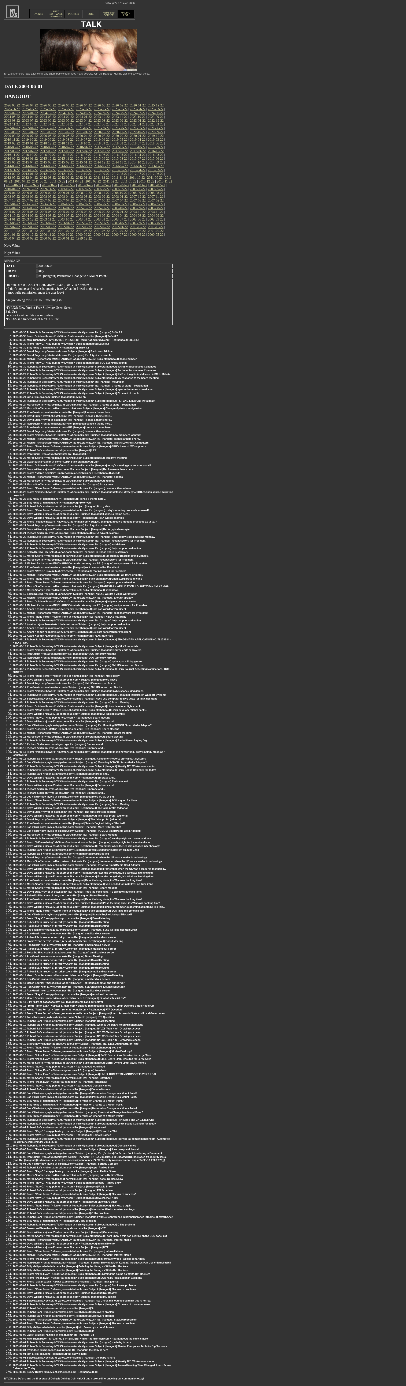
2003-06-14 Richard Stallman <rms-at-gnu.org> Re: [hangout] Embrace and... (59, 789)
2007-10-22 (12, 200)
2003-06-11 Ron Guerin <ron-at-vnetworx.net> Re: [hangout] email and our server (61, 933)
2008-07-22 (12, 196)
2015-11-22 (66, 158)
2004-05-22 (102, 215)
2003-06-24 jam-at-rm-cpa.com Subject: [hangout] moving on (49, 397)
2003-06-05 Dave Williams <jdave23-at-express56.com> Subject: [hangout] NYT (60, 1247)
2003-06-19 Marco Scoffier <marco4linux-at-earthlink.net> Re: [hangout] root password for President (73, 559)
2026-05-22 (66, 105)
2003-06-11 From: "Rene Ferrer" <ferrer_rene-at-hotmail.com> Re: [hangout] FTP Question (67, 1009)
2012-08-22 (120, 174)
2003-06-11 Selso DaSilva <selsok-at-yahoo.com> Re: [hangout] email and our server (64, 952)
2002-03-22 (84, 227)
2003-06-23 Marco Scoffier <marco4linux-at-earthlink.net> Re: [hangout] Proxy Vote (63, 484)
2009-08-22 (102, 189)
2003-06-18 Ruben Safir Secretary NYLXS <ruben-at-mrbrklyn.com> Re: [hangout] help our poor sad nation (77, 620)
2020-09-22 (155, 132)
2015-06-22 (155, 158)
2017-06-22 (48, 151)
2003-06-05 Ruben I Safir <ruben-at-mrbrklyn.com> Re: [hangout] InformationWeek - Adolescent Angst (74, 1209)
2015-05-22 (12, 162)
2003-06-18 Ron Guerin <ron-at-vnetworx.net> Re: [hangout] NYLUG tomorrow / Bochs (64, 653)
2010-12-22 (146, 181)
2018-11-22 (66, 143)
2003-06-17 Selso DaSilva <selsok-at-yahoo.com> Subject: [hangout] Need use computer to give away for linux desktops (85, 698)
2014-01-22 (138, 166)
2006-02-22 (48, 208)
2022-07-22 (84, 124)
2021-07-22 (137, 128)
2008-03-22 (84, 196)
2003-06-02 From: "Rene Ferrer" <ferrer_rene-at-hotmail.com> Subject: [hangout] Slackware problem (74, 1323)
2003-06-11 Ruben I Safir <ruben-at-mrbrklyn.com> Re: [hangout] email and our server (64, 937)
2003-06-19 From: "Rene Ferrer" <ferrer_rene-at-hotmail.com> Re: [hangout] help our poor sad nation (74, 582)
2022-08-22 (66, 124)
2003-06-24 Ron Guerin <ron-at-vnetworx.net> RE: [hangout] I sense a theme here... (62, 427)
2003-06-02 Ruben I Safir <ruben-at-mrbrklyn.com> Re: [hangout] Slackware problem (64, 1312)
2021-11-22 (66, 128)
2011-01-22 (128, 181)
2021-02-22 (66, 132)
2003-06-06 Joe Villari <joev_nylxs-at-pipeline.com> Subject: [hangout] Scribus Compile (65, 1163)
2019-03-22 (155, 139)
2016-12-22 (156, 151)
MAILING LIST (125, 13)
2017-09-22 (155, 147)
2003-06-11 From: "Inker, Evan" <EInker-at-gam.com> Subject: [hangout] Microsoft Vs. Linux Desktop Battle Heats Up (83, 1005)
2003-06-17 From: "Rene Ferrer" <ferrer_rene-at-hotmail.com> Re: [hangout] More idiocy (66, 675)
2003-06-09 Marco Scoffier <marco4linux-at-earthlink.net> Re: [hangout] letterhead (62, 1078)
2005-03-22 (84, 212)
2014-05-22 (66, 166)
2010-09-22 (31, 185)
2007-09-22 (30, 200)
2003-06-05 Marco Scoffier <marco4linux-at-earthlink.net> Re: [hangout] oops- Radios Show (68, 1175)
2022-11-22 (12, 124)
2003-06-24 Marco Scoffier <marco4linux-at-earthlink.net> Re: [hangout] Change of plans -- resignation (74, 404)
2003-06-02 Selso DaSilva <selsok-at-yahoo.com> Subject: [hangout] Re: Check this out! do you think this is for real (82, 1300)
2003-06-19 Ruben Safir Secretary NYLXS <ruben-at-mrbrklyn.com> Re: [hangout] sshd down (69, 544)
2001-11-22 (155, 227)
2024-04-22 (30, 116)
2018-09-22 (102, 143)
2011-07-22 (22, 181)
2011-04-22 (75, 181)
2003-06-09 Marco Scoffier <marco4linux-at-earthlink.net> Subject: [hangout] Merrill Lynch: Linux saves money (79, 1062)
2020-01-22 (138, 136)
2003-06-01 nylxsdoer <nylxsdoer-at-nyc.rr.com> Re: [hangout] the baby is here (60, 1350)
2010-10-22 (13, 185)
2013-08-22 (66, 170)
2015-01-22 (84, 162)
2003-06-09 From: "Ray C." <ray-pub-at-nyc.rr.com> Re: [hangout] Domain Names (62, 1085)
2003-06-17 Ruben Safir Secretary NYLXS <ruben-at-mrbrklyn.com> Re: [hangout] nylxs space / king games (77, 661)
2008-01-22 (120, 196)
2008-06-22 (30, 196)
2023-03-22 (102, 120)
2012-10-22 (84, 174)
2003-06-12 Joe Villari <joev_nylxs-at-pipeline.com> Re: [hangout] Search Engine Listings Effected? (72, 914)
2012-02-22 (66, 177)
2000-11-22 (48, 234)
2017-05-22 (66, 151)
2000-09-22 (84, 234)
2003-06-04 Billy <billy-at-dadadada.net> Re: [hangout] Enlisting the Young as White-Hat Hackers (70, 1266)
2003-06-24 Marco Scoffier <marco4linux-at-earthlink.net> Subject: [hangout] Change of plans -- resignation (77, 408)
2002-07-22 (12, 227)
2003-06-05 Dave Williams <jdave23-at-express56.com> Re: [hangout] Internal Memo (64, 1243)
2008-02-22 (102, 196)
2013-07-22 (84, 170)
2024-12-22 (48, 113)
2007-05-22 (102, 200)
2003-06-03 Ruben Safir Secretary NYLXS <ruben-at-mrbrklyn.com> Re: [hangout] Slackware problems (75, 1285)
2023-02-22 (120, 120)
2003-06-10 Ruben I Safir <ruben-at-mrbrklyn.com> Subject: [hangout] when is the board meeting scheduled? (78, 1024)
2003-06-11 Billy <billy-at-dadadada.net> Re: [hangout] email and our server (58, 1002)
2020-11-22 (120, 132)
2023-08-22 (12, 120)
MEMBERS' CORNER (109, 13)
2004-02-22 (156, 215)
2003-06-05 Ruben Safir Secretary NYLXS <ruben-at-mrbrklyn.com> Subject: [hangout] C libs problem (74, 1224)
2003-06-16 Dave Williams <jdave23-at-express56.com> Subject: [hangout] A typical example (69, 713)
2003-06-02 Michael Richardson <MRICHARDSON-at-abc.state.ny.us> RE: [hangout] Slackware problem (75, 1319)
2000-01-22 (66, 238)
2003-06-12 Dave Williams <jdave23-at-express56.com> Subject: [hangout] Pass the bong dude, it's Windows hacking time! (86, 903)
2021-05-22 (12, 132)
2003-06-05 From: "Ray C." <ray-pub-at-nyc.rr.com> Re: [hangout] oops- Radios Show (64, 1171)
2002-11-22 (102, 223)
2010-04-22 (121, 185)
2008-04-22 (66, 196)
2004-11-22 (155, 212)
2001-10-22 (12, 231)
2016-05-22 (120, 155)
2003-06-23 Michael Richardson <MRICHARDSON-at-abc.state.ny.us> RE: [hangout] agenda (68, 476)
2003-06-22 (137, 219)
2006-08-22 (102, 204)
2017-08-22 (12, 151)
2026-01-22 (138, 105)
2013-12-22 (156, 166)
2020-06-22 (48, 136)
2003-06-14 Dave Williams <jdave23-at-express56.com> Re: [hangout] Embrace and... (64, 777)
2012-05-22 (12, 177)
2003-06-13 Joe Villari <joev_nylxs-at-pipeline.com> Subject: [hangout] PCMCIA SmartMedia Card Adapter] (77, 830)
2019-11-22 (12, 139)
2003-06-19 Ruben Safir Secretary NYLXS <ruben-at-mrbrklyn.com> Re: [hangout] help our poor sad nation (77, 548)
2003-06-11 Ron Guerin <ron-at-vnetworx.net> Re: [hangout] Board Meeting (58, 956)
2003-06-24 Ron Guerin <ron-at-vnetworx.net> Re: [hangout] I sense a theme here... (62, 412)
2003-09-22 (84, 219)
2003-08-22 (102, 219)
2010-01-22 (12, 189)
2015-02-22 (66, 162)
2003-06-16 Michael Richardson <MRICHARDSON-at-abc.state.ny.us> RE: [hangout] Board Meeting (72, 732)
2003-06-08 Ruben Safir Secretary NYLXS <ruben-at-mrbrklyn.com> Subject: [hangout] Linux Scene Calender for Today (84, 1123)
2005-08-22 (155, 208)
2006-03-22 (30, 208)
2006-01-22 (66, 208)
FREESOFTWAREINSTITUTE (56, 14)
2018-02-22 (66, 147)
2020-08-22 (12, 136)
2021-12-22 (48, 128)
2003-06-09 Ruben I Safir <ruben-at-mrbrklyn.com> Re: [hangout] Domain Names (61, 1089)
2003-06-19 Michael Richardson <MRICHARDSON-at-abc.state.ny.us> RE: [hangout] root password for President (80, 563)
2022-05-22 (120, 124)
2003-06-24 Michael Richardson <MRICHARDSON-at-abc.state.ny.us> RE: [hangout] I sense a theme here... (77, 438)
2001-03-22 (138, 231)
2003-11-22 (48, 219)
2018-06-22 (155, 143)
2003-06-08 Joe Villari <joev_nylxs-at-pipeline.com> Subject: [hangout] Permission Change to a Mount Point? (78, 1112)
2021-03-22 (48, 132)
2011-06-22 (40, 181)
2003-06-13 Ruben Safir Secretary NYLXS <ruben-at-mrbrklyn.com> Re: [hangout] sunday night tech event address (82, 838)
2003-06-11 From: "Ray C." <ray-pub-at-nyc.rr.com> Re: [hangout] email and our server (65, 994)
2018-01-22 (84, 147)
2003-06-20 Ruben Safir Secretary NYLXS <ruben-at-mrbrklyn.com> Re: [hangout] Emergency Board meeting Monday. (84, 536)
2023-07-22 (30, 120)
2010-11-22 (164, 181)
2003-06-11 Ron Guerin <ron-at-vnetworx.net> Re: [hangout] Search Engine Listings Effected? (69, 986)
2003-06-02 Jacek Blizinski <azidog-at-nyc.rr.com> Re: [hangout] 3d (53, 1334)
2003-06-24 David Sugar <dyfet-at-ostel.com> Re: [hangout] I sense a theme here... (62, 416)
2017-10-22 (137, 147)
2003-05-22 (155, 219)
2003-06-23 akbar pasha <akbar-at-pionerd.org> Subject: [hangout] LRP (56, 461)
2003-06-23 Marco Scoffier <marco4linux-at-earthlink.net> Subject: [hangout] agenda (63, 480)
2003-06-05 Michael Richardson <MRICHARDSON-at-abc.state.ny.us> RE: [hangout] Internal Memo (72, 1239)
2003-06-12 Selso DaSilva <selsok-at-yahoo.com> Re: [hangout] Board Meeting (60, 895)
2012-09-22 (102, 174)
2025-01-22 (30, 113)
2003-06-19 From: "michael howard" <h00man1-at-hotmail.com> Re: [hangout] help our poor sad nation (74, 601)
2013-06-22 (102, 170)
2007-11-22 (155, 196)
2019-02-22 (12, 143)
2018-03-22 (48, 147)
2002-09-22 (137, 223)
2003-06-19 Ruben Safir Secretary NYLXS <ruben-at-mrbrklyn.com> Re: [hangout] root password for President (79, 540)
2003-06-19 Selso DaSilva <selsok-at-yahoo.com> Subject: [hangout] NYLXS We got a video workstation (75, 593)
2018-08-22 (120, 143)
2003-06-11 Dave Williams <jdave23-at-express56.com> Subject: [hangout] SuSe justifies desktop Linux (75, 929)
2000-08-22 (102, 234)
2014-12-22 (102, 162)
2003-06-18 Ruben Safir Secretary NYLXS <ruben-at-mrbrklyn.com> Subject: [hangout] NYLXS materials (75, 646)
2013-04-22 (137, 170)
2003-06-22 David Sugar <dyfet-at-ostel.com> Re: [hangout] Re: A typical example (62, 525)
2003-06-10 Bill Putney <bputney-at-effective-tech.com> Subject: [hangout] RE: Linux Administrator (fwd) (76, 1043)
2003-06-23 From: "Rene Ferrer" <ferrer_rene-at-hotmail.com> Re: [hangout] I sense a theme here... (73, 488)
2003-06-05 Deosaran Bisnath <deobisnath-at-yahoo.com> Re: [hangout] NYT (59, 1228)
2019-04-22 (137, 139)
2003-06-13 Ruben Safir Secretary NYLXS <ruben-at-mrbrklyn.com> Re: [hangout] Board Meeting (71, 804)
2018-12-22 (48, 143)
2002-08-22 (155, 223)
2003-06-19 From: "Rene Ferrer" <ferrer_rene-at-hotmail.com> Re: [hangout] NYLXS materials (69, 616)
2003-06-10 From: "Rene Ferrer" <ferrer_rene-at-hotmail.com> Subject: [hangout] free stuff (67, 1047)
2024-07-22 (137, 113)
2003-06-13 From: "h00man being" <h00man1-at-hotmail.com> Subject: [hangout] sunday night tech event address (81, 842)
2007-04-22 (120, 200)
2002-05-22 (48, 227)
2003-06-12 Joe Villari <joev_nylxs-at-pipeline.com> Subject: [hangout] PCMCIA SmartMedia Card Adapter (76, 865)
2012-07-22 (137, 174)
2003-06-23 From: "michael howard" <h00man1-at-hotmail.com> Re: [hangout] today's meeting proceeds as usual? (82, 465)
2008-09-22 (137, 193)
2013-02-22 (12, 174)
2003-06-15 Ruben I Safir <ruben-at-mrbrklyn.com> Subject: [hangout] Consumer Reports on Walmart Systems (79, 758)
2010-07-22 (67, 185)
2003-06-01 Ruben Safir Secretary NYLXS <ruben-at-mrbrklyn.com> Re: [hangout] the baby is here (72, 1342)
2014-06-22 (48, 166)
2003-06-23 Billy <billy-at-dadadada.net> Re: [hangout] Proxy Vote (52, 502)
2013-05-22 (120, 170)
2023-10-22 (137, 116)
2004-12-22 (138, 212)
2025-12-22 (156, 105)
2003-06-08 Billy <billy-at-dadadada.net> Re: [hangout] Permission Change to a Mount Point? (68, 1100)
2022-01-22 (30, 128)
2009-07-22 (120, 189)
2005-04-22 (66, 212)
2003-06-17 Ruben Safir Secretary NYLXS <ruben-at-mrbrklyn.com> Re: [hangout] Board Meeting (71, 702)
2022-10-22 (30, 124)
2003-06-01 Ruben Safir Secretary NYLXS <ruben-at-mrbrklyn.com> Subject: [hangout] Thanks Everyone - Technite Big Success (90, 1346)
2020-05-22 (66, 136)
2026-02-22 (120, 105)
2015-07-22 (137, 158)
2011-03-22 (93, 181)
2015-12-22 (48, 158)
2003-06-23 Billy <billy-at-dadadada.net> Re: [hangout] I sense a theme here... (59, 498)
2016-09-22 (48, 155)
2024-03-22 (48, 116)
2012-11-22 (66, 174)
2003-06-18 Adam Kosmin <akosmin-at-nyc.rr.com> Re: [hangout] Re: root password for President (72, 631)
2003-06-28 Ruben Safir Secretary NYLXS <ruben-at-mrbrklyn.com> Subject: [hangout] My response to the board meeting (86, 378)
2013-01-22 (30, 174)
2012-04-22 (30, 177)
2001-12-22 (138, 227)
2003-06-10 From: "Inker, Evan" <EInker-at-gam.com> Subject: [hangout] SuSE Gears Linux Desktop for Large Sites (82, 1055)
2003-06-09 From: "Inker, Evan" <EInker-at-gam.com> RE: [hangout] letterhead (60, 1070)
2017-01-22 (138, 151)
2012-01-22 (84, 177)
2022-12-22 (156, 120)
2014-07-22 (30, 166)
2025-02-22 (12, 113)
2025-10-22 (30, 109)
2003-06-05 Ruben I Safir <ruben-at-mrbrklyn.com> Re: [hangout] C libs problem (61, 1213)
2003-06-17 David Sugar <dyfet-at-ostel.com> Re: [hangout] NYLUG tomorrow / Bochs (64, 683)
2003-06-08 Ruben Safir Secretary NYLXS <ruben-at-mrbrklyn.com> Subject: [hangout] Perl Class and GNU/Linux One (83, 1119)
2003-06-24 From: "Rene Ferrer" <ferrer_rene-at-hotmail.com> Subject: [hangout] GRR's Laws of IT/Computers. (80, 446)
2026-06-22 (48, 105)
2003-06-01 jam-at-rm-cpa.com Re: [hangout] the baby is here (50, 1353)
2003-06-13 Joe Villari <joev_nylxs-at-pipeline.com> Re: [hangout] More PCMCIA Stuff (64, 796)
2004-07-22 (66, 215)
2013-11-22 (12, 170)
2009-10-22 (66, 189)
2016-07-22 (84, 155)
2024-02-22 (66, 116)
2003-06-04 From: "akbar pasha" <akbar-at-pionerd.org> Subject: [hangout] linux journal (65, 1281)
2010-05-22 (103, 185)
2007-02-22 (156, 200)
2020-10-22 (137, 132)
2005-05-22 (48, 212)
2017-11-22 (120, 147)
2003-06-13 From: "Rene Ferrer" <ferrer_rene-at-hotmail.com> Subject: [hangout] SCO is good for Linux (75, 800)
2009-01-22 (66, 193)
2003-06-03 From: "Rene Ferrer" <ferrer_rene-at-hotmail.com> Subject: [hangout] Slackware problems (74, 1289)
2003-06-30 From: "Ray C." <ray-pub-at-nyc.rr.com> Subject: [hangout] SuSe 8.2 (61, 343)
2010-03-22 (139, 185)
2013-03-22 (155, 170)
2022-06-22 (102, 124)
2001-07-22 (66, 231)
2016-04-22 (137, 155)
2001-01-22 (12, 234)
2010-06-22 (85, 185)
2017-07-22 (30, 151)
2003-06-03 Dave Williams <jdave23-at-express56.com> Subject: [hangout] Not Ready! (65, 1293)
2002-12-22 (84, 223)
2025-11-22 (12, 109)
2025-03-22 (155, 109)
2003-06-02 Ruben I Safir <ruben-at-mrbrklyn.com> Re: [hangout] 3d (53, 1308)
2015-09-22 (102, 158)
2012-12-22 (48, 174)
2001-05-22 (102, 231)
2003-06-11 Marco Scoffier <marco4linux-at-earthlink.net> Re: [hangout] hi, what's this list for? (69, 998)
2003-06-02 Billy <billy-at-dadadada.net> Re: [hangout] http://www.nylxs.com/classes (63, 1327)
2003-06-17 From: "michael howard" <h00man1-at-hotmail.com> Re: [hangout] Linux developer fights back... (78, 706)
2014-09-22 (155, 162)
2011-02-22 (111, 181)
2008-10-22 (120, 193)
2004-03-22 (138, 215)
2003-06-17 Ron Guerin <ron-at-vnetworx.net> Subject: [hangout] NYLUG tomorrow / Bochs (67, 687)
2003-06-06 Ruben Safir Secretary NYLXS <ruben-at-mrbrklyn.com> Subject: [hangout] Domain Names (74, 1145)
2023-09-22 (155, 116)
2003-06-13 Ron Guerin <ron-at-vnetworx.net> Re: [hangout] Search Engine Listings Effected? (69, 823)
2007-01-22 (12, 204)
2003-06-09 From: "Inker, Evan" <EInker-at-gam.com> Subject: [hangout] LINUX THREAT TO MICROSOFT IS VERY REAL (85, 1074)
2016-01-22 (30, 158)
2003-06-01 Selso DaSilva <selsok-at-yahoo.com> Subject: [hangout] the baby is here (64, 1357)
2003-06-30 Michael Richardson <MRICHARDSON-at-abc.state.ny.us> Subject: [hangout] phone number (75, 359)
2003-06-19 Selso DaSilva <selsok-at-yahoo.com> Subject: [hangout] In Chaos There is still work (70, 552)
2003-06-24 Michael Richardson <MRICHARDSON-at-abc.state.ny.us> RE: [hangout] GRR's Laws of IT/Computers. (81, 442)
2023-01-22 (138, 120)
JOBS (91, 14)
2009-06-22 (137, 189)
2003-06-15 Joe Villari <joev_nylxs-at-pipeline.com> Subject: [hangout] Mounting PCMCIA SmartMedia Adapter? (80, 762)
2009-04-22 (12, 193)
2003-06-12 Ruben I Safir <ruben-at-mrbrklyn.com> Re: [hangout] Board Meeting (61, 853)
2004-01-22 (12, 219)
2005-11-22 (102, 208)
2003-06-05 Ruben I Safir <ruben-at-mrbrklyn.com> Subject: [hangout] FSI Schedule (63, 1190)
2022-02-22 (12, 128)
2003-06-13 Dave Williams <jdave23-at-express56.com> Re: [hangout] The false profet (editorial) (70, 808)
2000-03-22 (30, 238)
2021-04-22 (30, 132)
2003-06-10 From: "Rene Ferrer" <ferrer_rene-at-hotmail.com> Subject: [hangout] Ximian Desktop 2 (73, 1051)
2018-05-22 (12, 147)
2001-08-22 (48, 231)
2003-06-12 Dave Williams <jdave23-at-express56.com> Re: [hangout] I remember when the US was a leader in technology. (86, 846)
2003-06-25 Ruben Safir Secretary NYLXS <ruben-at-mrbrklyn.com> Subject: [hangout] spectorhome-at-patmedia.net (83, 389)
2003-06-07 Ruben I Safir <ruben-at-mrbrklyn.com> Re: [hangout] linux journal (59, 1127)
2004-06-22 (84, 215)
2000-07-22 (120, 234)
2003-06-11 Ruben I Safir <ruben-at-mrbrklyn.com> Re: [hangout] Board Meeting (61, 922)
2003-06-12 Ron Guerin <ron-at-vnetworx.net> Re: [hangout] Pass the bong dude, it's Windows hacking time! (77, 880)
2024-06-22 (155, 113)
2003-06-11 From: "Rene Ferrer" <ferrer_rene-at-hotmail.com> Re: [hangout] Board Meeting (68, 941)
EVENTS (38, 14)
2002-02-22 (102, 227)
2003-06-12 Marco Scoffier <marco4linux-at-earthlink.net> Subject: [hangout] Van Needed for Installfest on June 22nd (83, 884)
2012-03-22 (48, 177)
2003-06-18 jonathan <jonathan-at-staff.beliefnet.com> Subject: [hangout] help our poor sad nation (71, 624)
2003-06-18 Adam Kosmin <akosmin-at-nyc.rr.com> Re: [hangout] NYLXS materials (63, 635)
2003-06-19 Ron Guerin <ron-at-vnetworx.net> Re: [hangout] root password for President (66, 567)
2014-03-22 (102, 166)
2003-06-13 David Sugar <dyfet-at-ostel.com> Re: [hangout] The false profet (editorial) (64, 811)
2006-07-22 (120, 204)
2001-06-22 (84, 231)
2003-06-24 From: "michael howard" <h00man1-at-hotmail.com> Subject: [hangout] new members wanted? (77, 435)
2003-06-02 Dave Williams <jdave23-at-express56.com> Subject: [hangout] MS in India (64, 1296)
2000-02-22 (48, 238)
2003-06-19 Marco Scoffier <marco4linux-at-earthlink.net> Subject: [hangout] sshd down (65, 590)
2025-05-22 (120, 109)
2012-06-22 (155, 174)
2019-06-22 (102, 139)
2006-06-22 (137, 204)
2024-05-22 (12, 116)
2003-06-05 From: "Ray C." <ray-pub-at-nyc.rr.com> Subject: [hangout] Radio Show (62, 1186)
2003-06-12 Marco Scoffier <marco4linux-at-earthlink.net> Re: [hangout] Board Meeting (65, 887)
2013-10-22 (30, 170)
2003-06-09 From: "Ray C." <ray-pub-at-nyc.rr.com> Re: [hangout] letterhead (59, 1066)
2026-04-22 (84, 105)
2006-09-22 (84, 204)
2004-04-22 (120, 215)
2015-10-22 (84, 158)
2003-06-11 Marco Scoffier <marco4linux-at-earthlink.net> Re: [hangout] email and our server (69, 983)
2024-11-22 (66, 113)
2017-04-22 (84, 151)
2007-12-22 (138, 196)
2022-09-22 (48, 124)
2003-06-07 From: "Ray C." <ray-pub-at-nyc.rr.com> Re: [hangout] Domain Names (62, 1135)
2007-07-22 (66, 200)
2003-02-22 (48, 223)
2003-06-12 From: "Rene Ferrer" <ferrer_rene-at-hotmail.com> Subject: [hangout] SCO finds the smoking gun (78, 910)
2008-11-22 (102, 193)
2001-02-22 (156, 231)
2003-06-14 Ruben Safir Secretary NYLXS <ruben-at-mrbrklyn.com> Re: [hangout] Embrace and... (71, 781)
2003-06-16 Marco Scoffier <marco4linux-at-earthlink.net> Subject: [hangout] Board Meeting (68, 736)
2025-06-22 (102, 109)
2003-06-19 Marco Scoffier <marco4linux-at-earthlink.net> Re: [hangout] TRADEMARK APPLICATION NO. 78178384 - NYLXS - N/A (91, 586)
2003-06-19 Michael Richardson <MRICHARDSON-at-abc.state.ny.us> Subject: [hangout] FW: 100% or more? (78, 574)
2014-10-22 (137, 162)
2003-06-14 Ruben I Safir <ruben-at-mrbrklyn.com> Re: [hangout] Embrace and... (61, 773)
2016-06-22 (102, 155)
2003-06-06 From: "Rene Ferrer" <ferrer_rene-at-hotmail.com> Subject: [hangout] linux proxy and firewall (76, 1149)
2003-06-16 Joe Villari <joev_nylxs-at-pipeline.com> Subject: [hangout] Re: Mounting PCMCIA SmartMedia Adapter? (82, 725)
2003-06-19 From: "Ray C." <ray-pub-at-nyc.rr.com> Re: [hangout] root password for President (69, 571)
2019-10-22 (30, 139)
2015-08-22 (120, 158)
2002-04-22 (66, 227)
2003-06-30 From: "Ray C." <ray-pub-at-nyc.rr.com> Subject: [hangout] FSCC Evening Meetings (70, 362)
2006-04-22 (12, 208)
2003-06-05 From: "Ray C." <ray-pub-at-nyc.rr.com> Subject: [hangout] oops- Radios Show (67, 1182)
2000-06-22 (137, 234)
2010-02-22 (157, 185)
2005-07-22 (12, 212)
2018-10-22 (84, 143)
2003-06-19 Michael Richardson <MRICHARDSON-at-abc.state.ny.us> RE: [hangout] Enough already (73, 597)
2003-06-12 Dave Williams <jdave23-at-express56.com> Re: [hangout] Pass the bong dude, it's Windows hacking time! (83, 872)
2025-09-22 (48, 109)
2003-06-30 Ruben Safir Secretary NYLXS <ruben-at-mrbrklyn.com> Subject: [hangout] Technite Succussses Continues (84, 366)
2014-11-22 (120, 162)
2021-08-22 (120, 128)
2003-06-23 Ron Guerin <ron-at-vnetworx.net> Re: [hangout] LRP (51, 454)
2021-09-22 (102, 128)
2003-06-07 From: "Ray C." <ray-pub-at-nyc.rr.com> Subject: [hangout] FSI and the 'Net (65, 1131)
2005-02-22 (102, 212)
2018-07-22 (137, 143)
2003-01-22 (66, 223)
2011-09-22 (155, 177)
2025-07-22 (84, 109)
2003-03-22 (30, 223)
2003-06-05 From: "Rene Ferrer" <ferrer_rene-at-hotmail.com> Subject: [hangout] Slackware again (72, 1205)
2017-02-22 (120, 151)
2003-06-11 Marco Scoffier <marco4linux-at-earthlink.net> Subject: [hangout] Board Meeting (68, 975)
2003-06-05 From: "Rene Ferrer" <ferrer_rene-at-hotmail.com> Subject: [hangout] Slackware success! (74, 1194)
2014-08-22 (12, 166)
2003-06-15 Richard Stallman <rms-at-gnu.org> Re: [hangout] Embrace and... (59, 744)
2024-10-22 (84, 113)
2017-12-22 (102, 147)
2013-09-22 (48, 170)
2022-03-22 (155, 124)
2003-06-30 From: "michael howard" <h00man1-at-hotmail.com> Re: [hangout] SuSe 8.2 (65, 336)
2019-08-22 (66, 139)
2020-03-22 (102, 136)
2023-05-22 (66, 120)
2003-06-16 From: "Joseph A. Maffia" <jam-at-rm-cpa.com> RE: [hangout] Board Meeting (66, 729)
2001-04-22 (120, 231)
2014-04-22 (84, 166)
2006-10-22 (66, 204)
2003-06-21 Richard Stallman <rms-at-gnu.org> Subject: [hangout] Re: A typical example (66, 533)
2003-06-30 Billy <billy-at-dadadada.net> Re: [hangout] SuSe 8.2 (51, 347)
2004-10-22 (12, 215)
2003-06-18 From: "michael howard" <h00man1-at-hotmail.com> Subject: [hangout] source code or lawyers (77, 650)
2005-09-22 (137, 208)
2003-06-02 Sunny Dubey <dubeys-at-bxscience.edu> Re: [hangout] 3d (55, 1372)
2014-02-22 (120, 166)
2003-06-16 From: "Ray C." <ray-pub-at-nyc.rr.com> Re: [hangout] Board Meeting (61, 717)
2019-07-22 (84, 139)
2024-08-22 (120, 113)
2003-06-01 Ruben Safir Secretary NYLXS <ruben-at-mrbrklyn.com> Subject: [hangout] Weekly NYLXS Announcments (84, 1361)
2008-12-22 (84, 193)
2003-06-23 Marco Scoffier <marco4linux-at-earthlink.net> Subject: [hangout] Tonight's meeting (70, 457)
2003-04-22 (12, 223)
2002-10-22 (120, 223)
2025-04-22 (137, 109)
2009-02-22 (48, 193)
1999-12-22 (84, 238)
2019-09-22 (48, 139)
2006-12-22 (30, 204)
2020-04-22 (84, 136)
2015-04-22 (30, 162)
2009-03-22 (30, 193)
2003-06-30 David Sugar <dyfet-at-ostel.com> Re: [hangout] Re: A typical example (62, 355)
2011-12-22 (102, 177)
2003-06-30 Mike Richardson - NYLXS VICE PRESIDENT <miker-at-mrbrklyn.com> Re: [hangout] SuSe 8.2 (76, 340)
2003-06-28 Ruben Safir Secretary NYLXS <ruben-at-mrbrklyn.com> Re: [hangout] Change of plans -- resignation (80, 385)
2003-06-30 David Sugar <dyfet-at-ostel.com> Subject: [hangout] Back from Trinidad (63, 351)
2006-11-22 (48, 204)
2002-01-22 (120, 227)
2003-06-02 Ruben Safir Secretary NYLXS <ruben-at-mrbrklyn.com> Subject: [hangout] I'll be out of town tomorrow (81, 1304)
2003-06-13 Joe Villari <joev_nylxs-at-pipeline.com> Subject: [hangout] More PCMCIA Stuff (67, 827)
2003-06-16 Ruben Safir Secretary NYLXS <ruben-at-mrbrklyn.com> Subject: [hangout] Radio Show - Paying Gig (80, 740)
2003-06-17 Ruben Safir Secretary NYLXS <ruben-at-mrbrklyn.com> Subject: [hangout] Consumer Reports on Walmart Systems (89, 694)
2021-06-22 (155, 128)
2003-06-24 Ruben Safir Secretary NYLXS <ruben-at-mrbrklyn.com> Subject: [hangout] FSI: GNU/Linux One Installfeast (84, 400)
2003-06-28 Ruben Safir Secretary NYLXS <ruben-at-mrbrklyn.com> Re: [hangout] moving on (68, 381)
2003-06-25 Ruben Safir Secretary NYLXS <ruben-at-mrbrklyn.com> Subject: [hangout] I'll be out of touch (76, 393)
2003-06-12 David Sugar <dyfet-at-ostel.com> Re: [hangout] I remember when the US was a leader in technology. (80, 857)
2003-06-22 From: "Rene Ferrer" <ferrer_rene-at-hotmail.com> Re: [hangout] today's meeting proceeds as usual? (81, 510)
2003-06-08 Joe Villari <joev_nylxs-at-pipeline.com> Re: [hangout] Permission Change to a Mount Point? (75, 1093)
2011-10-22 (137, 177)
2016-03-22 (155, 155)
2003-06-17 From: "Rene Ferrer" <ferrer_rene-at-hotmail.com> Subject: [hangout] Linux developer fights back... (80, 710)
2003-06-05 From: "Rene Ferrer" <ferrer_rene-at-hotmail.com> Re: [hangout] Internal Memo (68, 1251)
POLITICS (73, 14)
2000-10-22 (66, 234)
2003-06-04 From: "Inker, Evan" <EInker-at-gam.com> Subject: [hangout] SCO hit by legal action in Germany (77, 1277)
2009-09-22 (84, 189)
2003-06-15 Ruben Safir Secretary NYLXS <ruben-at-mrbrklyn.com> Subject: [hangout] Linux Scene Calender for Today (84, 770)
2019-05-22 (120, 139)
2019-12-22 (156, 136)
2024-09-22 (102, 113)
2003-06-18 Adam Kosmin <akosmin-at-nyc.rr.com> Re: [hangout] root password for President (69, 628)
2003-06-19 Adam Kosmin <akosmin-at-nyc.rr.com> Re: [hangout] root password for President (69, 609)
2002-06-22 (30, 227)
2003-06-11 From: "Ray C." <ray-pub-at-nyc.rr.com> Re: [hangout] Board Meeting (61, 918)
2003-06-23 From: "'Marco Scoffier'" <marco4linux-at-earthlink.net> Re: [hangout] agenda (66, 473)
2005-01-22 (120, 212)
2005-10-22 (120, 208)
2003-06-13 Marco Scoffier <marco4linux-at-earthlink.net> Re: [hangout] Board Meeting (65, 834)
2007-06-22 (84, 200)
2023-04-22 (84, 120)
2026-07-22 (30, 105)
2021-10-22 (84, 128)
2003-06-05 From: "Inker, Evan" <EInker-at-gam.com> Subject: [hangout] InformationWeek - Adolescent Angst (79, 1258)
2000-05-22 (155, 234)
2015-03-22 (48, 162)
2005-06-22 (30, 212)
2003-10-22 (66, 219)
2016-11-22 (12, 155)
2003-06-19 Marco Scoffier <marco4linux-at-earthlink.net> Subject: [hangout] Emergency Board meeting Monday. (80, 555)
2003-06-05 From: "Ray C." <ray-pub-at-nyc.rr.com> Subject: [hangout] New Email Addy (65, 1198)
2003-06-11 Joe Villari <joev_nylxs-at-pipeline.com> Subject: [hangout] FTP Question (63, 1017)
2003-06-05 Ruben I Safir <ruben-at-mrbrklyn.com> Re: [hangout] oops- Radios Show (63, 1167)
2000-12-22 (30, 234)
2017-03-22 (102, 151)
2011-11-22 (119, 177)
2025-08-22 (66, 109)
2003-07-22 (120, 219)
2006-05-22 (155, 204)
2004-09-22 (30, 215)
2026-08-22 (12, 105)
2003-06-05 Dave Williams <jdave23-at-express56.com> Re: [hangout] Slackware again (65, 1201)
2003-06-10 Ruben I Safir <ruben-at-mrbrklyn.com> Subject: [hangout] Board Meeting (64, 1021)
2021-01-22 (84, 132)
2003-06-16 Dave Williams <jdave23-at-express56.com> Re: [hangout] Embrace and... (64, 721)
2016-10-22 (30, 155)
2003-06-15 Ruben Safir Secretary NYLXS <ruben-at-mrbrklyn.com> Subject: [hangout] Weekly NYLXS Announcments (84, 766)
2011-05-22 (57, 181)
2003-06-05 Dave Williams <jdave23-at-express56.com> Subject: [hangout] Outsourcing (65, 1232)
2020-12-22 (102, 132)
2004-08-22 (48, 215)
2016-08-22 (66, 155)
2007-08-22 (48, 200)
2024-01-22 (84, 116)
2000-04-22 (12, 238)
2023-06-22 (48, 120)
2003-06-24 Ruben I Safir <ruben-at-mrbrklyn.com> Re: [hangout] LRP (54, 450)
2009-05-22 (155, 189)
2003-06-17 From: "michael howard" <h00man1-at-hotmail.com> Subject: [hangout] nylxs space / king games (78, 691)
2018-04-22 (30, 147)
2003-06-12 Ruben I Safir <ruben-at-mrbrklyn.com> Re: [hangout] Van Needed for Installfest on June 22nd (76, 849)
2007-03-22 (138, 200)
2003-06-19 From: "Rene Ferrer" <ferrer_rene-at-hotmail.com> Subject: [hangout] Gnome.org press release (77, 578)
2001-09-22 (30, 231)
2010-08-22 (49, 185)
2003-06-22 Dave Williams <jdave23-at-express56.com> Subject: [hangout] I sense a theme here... (71, 514)
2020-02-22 (120, 136)
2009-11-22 (48, 189)
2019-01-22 (30, 143)
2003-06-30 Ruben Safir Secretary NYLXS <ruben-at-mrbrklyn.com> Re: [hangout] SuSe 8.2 (67, 332)
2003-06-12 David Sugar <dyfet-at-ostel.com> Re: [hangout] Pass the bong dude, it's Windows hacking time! (77, 891)
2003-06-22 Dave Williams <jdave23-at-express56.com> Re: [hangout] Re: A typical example (68, 517)
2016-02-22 (12, 158)
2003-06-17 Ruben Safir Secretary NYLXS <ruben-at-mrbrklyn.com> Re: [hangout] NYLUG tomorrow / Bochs (78, 665)
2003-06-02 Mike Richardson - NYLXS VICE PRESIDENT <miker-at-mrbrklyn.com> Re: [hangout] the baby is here (80, 1338)
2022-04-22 (137, 124)
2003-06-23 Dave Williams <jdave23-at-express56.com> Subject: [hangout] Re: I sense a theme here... (74, 469)
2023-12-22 (102, 116)
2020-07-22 (30, 136)
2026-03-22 (102, 105)
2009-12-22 (30, 189)
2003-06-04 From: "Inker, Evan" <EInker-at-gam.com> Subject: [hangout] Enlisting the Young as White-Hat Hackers (81, 1274)
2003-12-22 (30, 219)
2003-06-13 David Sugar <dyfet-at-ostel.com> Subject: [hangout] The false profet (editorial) (67, 819)
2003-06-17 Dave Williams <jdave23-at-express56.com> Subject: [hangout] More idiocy (65, 679)
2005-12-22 (84, 208)
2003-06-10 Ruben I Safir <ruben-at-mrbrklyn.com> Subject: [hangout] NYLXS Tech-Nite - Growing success (77, 1028)
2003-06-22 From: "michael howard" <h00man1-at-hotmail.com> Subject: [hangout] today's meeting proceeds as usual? (85, 521)
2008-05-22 (48, 196)
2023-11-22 (120, 116)
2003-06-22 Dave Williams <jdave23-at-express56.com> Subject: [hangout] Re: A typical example (71, 529)
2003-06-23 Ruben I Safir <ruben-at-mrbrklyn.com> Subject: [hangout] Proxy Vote (61, 506)
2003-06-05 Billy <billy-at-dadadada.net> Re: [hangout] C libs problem (54, 1220)
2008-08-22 (155, 193)
